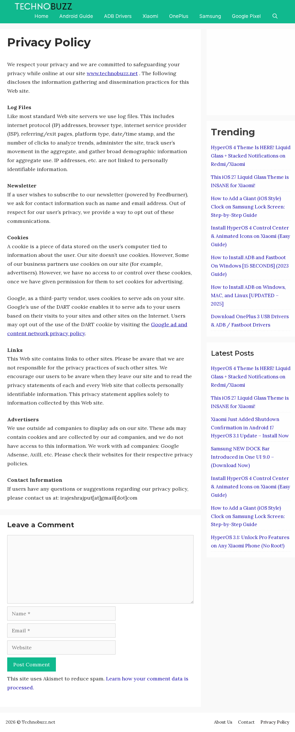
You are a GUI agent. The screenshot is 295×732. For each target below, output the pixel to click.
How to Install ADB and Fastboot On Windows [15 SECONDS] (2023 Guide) (250, 265)
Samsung (210, 16)
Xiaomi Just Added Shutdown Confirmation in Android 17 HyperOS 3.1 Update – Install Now (250, 427)
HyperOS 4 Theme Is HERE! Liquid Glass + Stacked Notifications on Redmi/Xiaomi (251, 155)
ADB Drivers (118, 16)
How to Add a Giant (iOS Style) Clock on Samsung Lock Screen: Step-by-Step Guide (248, 206)
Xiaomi (150, 16)
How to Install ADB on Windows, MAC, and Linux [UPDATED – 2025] (248, 295)
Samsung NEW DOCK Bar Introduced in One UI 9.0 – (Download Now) (242, 457)
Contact (246, 722)
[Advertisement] (253, 71)
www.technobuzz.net (112, 73)
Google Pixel (246, 16)
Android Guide (76, 16)
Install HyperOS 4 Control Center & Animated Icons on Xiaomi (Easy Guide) (250, 236)
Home (41, 16)
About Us (223, 722)
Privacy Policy (274, 722)
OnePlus (178, 16)
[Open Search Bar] (274, 16)
